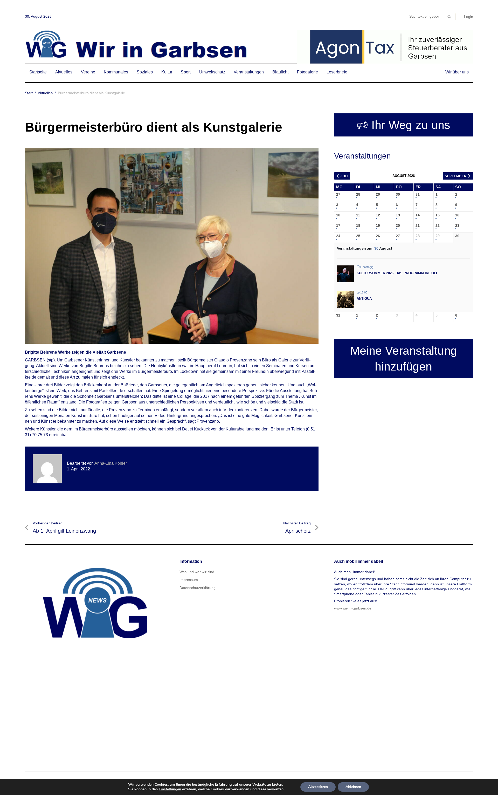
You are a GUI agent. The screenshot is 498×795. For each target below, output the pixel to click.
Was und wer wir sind (196, 572)
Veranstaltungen (249, 72)
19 (378, 225)
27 (338, 194)
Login (468, 17)
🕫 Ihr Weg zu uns (403, 125)
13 (398, 215)
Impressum (188, 580)
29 (378, 194)
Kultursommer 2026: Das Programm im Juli (397, 273)
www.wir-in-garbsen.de (352, 608)
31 (418, 194)
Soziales (145, 72)
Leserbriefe (337, 72)
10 (338, 215)
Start (29, 93)
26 (378, 236)
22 (437, 225)
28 (358, 194)
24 (338, 236)
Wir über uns (457, 72)
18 (358, 225)
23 (457, 225)
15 (437, 215)
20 (398, 225)
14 (418, 215)
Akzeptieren (318, 786)
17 (338, 225)
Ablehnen (353, 786)
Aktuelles (63, 72)
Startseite (38, 72)
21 (418, 225)
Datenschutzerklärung (197, 588)
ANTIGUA (364, 298)
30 (398, 194)
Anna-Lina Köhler (110, 463)
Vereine (88, 72)
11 (358, 215)
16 (457, 215)
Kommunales (116, 72)
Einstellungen (170, 789)
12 (378, 215)
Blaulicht (280, 72)
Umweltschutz (212, 72)
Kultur (166, 72)
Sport (186, 72)
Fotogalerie (307, 72)
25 (358, 236)
